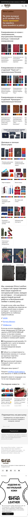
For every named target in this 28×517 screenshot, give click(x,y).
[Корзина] (26, 6)
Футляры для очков (19, 200)
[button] (2, 470)
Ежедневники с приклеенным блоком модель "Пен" (18, 90)
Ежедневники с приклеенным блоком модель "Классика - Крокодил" (6, 121)
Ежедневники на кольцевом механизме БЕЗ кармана (18, 59)
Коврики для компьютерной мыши (19, 163)
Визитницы (18, 182)
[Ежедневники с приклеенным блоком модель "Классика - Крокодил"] (6, 110)
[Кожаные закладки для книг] (7, 191)
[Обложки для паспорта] (20, 212)
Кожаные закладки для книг (6, 201)
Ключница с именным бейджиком (5, 242)
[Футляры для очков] (20, 191)
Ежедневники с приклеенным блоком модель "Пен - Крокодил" (18, 121)
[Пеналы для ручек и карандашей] (7, 153)
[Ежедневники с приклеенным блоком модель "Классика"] (6, 80)
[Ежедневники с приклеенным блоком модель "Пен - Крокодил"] (18, 110)
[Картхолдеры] (7, 174)
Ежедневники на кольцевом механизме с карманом (6, 59)
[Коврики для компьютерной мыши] (20, 153)
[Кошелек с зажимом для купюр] (7, 212)
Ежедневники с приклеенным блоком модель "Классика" (6, 90)
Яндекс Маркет (9, 321)
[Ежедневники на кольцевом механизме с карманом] (6, 49)
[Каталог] (2, 6)
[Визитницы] (20, 174)
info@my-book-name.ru (16, 372)
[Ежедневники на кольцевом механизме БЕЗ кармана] (18, 49)
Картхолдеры (6, 182)
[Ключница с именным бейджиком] (7, 232)
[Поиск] (23, 6)
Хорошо (8, 514)
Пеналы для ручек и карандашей (7, 162)
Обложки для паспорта (19, 221)
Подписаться (14, 431)
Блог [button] (24, 384)
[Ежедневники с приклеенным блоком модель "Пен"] (18, 80)
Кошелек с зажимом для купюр (6, 222)
